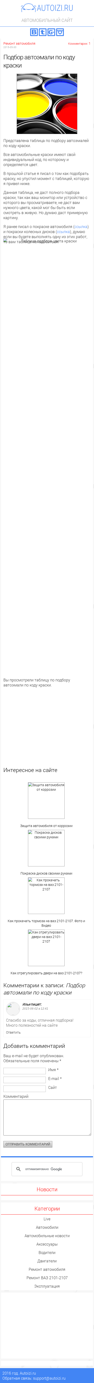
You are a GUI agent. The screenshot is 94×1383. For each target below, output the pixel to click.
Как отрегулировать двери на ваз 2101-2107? (46, 973)
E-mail (55, 1078)
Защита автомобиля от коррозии (46, 825)
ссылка (80, 226)
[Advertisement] (47, 733)
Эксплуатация (47, 1286)
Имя (53, 1069)
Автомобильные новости (47, 1235)
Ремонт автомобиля (19, 43)
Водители (47, 1252)
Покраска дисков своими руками (46, 873)
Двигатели (47, 1260)
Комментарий (15, 1096)
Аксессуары (47, 1244)
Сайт (52, 1087)
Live (47, 1218)
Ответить (13, 1032)
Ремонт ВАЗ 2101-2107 (47, 1277)
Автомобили (47, 1227)
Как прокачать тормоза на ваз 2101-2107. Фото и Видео (46, 923)
